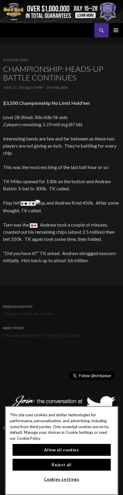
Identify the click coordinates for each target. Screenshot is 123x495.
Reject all (62, 464)
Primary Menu (116, 30)
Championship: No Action (28, 310)
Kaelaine (60, 87)
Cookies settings (61, 479)
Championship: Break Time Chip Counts (42, 332)
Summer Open (16, 60)
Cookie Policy (29, 438)
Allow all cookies (61, 449)
